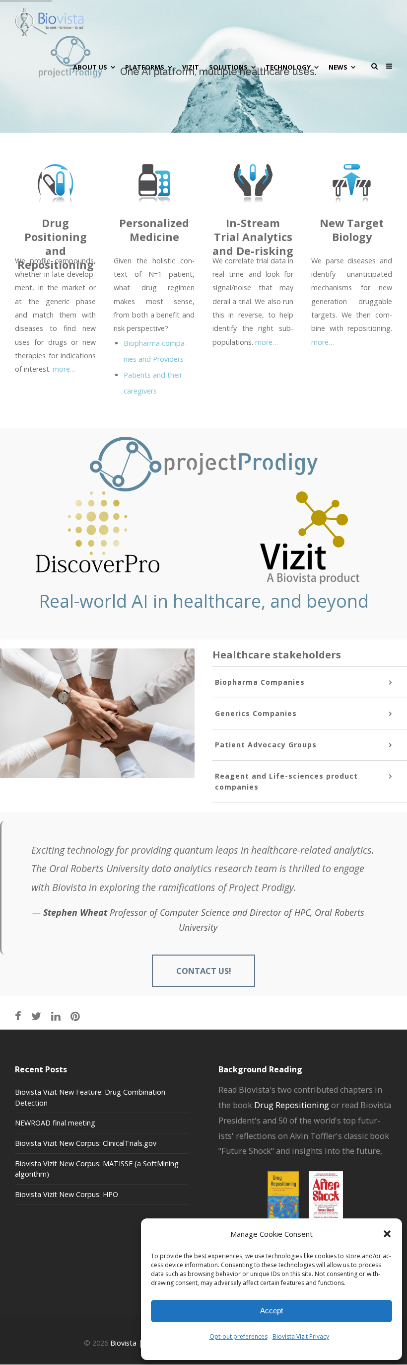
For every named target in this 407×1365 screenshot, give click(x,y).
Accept (271, 1310)
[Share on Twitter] (36, 1016)
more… (64, 369)
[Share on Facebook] (18, 1016)
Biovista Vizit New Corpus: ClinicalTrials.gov (85, 1143)
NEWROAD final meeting (55, 1122)
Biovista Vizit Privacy (300, 1336)
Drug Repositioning (291, 1105)
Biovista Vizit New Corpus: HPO (66, 1194)
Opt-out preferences (238, 1336)
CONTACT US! (203, 970)
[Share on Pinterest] (75, 1016)
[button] (387, 1234)
